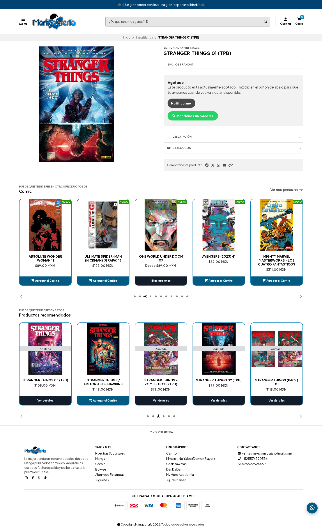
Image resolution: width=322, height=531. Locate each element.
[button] (230, 165)
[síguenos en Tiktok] (45, 477)
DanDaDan (174, 469)
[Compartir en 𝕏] (213, 165)
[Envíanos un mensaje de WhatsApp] (312, 508)
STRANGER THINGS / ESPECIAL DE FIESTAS (277, 382)
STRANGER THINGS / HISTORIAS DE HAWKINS (45, 382)
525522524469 (254, 463)
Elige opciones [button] (103, 280)
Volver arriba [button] (163, 432)
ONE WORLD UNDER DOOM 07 (103, 258)
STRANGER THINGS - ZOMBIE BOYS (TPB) (103, 382)
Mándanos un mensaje (194, 116)
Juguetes (102, 479)
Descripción (182, 136)
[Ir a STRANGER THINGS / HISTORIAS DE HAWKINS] (45, 349)
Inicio (127, 37)
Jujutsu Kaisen (176, 479)
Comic (100, 463)
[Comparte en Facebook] (207, 165)
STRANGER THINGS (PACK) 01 (218, 382)
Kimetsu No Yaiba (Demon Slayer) (190, 458)
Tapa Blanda (144, 37)
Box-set (101, 469)
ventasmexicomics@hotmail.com (267, 453)
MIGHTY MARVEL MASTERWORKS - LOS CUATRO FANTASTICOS (218, 260)
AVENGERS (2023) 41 (161, 256)
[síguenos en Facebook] (33, 477)
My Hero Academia (180, 474)
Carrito (171, 453)
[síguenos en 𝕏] (39, 477)
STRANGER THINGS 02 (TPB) (161, 380)
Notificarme (181, 103)
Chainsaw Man (176, 463)
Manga (100, 458)
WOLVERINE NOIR (277, 256)
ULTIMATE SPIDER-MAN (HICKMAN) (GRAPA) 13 (45, 258)
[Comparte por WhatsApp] (218, 165)
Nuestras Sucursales (110, 453)
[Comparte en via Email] (224, 165)
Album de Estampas (109, 474)
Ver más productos (284, 189)
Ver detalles (103, 400)
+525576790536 (255, 458)
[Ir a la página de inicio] (54, 21)
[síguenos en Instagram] (26, 477)
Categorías (181, 148)
